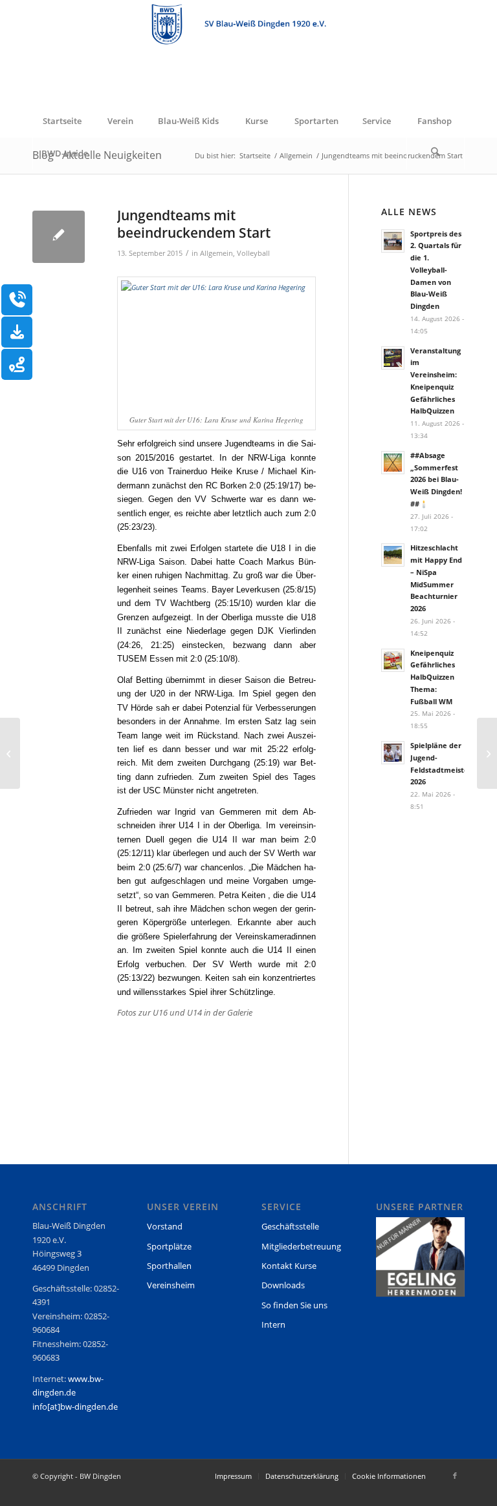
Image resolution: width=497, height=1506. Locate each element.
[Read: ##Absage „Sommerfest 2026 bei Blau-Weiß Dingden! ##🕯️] (392, 462)
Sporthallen (169, 1265)
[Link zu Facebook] (455, 1475)
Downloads (283, 1285)
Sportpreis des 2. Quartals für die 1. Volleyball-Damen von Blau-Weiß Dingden (435, 270)
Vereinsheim (171, 1285)
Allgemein (216, 253)
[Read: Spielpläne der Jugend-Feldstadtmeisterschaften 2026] (392, 752)
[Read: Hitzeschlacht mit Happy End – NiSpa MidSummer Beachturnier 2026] (392, 555)
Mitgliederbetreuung (301, 1246)
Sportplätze (169, 1246)
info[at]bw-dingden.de (75, 1406)
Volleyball (253, 253)
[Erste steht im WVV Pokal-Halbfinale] (10, 753)
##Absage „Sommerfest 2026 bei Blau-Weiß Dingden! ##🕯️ (436, 479)
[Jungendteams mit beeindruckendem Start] (58, 237)
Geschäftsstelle (290, 1226)
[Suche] (435, 153)
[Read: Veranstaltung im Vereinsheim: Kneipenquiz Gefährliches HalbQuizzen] (392, 358)
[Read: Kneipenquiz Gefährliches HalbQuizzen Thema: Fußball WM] (392, 660)
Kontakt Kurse (288, 1265)
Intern (273, 1324)
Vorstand (164, 1226)
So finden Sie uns (294, 1305)
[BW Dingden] (248, 52)
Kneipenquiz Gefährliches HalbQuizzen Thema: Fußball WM (432, 677)
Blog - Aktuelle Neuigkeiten (97, 155)
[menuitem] (61, 121)
